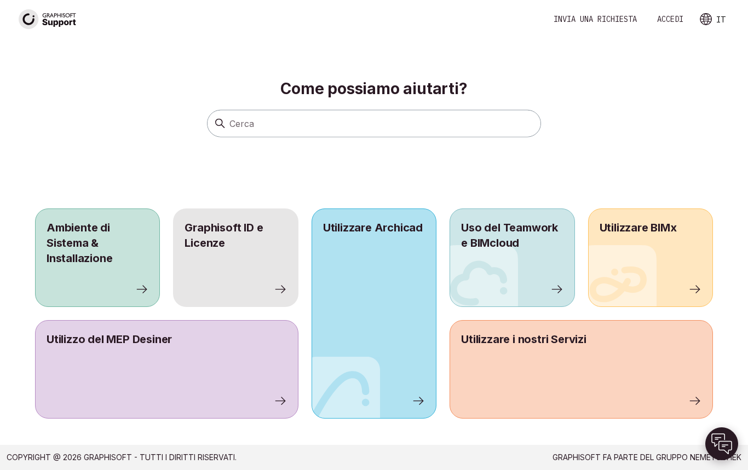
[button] (721, 443)
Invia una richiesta (595, 19)
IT (720, 20)
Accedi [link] (670, 19)
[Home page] (48, 19)
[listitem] (374, 313)
